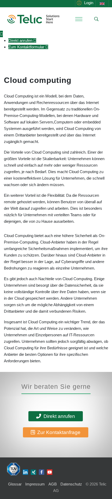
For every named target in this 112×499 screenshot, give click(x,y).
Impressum (35, 484)
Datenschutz (71, 484)
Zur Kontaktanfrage (58, 432)
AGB (52, 484)
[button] (84, 2)
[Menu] (78, 19)
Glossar (15, 484)
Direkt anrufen (58, 416)
